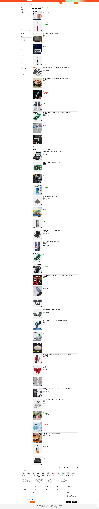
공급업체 (46, 36)
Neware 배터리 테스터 (51, 481)
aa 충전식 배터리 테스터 (68, 147)
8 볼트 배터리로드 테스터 (49, 147)
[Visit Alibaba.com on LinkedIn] (69, 496)
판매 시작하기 (69, 489)
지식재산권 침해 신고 (58, 493)
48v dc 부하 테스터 (48, 149)
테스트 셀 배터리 (37, 481)
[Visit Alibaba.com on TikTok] (75, 496)
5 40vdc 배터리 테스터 (51, 480)
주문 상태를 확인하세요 (70, 490)
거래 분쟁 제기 (57, 490)
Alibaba (33, 7)
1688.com (41, 505)
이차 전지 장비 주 (37, 482)
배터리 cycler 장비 (43, 147)
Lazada (49, 505)
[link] (98, 502)
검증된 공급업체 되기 (69, 492)
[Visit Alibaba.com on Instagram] (72, 496)
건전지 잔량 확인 (24, 482)
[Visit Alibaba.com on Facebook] (67, 496)
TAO (55, 505)
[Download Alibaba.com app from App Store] (68, 502)
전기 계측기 (41, 7)
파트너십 (68, 493)
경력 (22, 492)
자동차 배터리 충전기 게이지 (52, 479)
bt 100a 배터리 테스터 (64, 479)
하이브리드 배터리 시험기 (62, 147)
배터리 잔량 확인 (63, 481)
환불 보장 (34, 489)
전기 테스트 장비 (50, 482)
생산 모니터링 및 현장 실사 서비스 (37, 493)
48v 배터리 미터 (74, 147)
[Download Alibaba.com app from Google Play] (74, 502)
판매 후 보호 (34, 492)
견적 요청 (46, 489)
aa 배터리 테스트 (24, 479)
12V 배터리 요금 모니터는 (38, 480)
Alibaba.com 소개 (24, 486)
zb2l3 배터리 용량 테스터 (35, 149)
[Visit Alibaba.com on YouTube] (73, 496)
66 (73, 467)
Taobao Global (52, 505)
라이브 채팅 (57, 489)
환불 (56, 492)
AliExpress (38, 505)
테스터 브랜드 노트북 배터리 (39, 479)
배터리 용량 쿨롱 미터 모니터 (26, 481)
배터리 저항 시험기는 (25, 480)
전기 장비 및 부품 (37, 7)
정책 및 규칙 (34, 495)
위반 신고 (57, 495)
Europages (60, 505)
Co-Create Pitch (24, 489)
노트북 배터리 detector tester (36, 147)
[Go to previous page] (60, 467)
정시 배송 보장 (35, 490)
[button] (58, 2)
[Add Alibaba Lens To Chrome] (32, 502)
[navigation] (26, 237)
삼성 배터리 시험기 (56, 147)
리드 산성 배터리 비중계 (64, 480)
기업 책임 (23, 490)
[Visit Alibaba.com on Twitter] (70, 496)
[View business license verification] (56, 507)
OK (30, 34)
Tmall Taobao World (45, 505)
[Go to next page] (75, 467)
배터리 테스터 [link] (46, 7)
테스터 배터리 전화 (42, 149)
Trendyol (58, 505)
